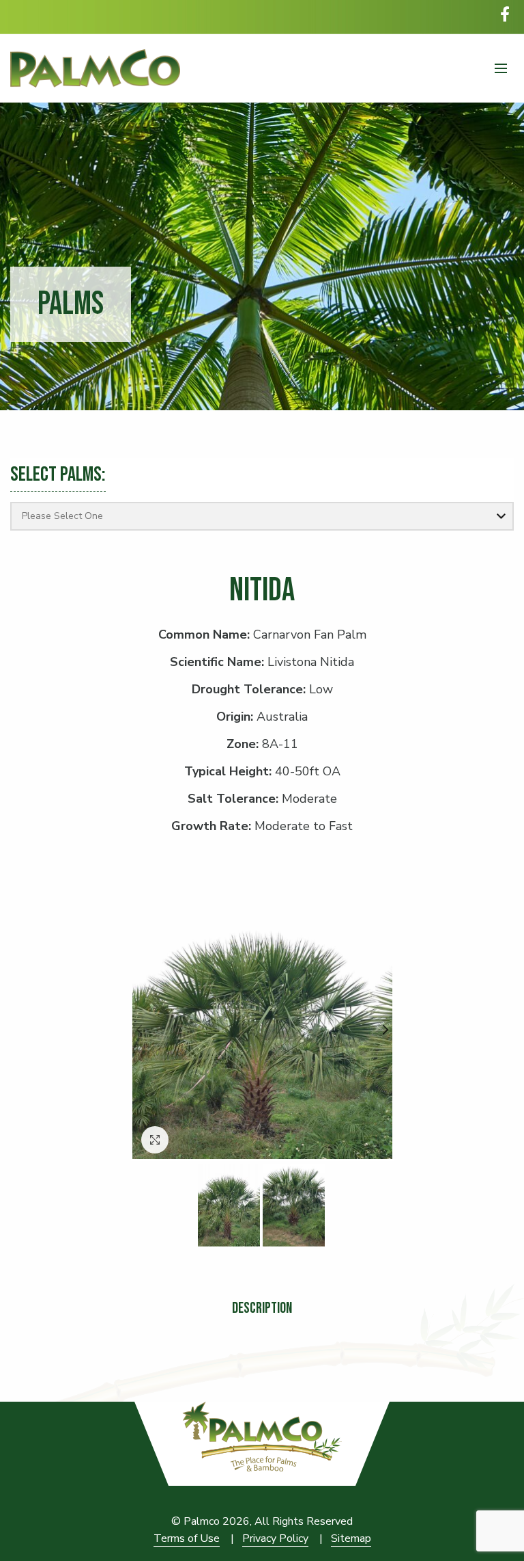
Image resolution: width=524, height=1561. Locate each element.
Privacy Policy (275, 1538)
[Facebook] (505, 13)
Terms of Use (187, 1538)
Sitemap (351, 1538)
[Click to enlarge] (155, 1139)
